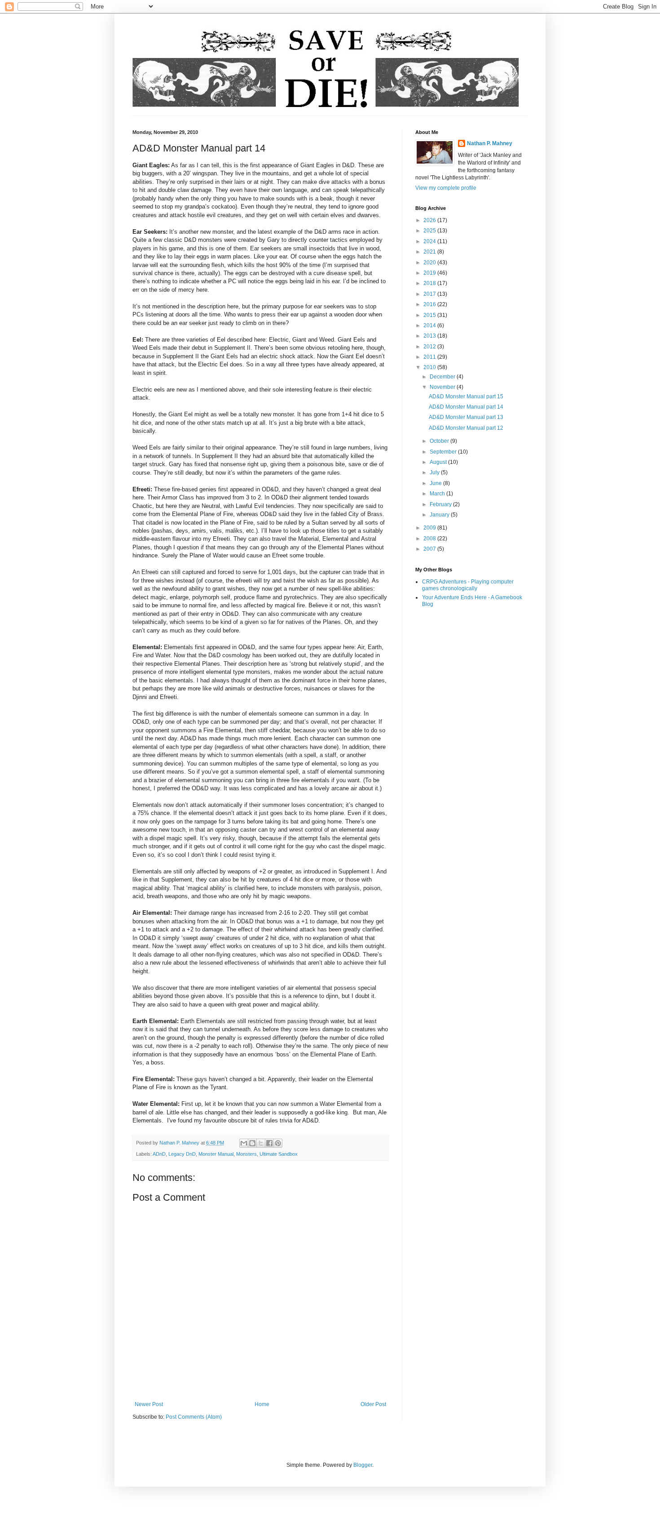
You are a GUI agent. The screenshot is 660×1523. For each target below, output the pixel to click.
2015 (430, 315)
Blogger (362, 1465)
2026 (430, 220)
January (440, 515)
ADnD (159, 1154)
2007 (430, 549)
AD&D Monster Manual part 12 (466, 428)
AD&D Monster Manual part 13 (466, 417)
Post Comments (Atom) (194, 1417)
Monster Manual (215, 1154)
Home (262, 1404)
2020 (430, 262)
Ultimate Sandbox (279, 1154)
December (443, 377)
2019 (430, 273)
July (435, 472)
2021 (430, 252)
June (436, 483)
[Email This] (243, 1143)
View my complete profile (445, 188)
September (444, 452)
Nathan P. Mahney (489, 143)
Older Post (373, 1404)
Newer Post (149, 1404)
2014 (430, 325)
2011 (430, 357)
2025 (430, 230)
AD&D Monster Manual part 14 (466, 407)
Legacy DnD (182, 1154)
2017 (430, 294)
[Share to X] (260, 1143)
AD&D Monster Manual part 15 (466, 396)
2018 (430, 283)
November (443, 387)
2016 (430, 304)
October (440, 441)
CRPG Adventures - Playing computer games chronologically (468, 585)
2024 (430, 241)
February (441, 504)
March (438, 493)
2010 (430, 367)
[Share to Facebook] (269, 1143)
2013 (430, 336)
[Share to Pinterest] (277, 1143)
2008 (430, 538)
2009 (430, 528)
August (439, 462)
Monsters (246, 1154)
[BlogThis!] (252, 1143)
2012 (430, 346)
